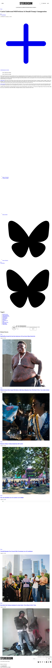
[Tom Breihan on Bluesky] (26, 309)
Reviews (30, 7)
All (16, 7)
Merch (35, 7)
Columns (22, 7)
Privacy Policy (3, 664)
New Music (19, 7)
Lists (33, 7)
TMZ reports (2, 80)
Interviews (26, 7)
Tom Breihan (4, 14)
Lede (9, 667)
